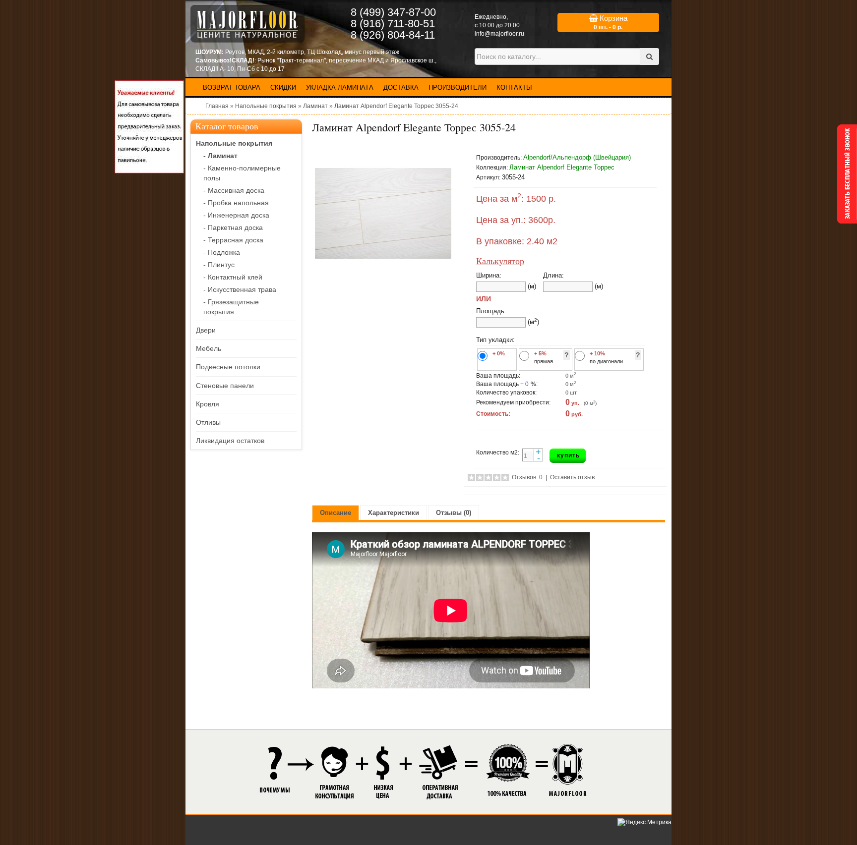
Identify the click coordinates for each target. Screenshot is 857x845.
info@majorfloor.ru (499, 33)
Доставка (401, 87)
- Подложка (221, 252)
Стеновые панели (225, 386)
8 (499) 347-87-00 (393, 12)
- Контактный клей (232, 277)
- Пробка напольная (236, 203)
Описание (335, 512)
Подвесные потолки (228, 367)
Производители (457, 87)
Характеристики (393, 512)
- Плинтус (219, 265)
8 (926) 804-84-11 (393, 35)
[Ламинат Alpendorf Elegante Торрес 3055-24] (383, 213)
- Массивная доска (233, 190)
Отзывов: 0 (527, 477)
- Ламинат (220, 156)
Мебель (208, 348)
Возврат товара (231, 87)
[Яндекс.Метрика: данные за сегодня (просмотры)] (644, 822)
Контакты (514, 87)
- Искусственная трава (239, 289)
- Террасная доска (233, 240)
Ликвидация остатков (230, 441)
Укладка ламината (339, 87)
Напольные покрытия (266, 106)
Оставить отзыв (572, 477)
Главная (217, 106)
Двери (206, 330)
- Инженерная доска (236, 215)
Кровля (207, 404)
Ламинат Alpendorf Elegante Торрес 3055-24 (396, 106)
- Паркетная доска (233, 227)
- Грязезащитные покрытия (231, 307)
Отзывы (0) (453, 512)
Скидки (283, 87)
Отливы (208, 422)
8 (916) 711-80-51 (393, 23)
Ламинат (315, 106)
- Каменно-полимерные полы (242, 173)
